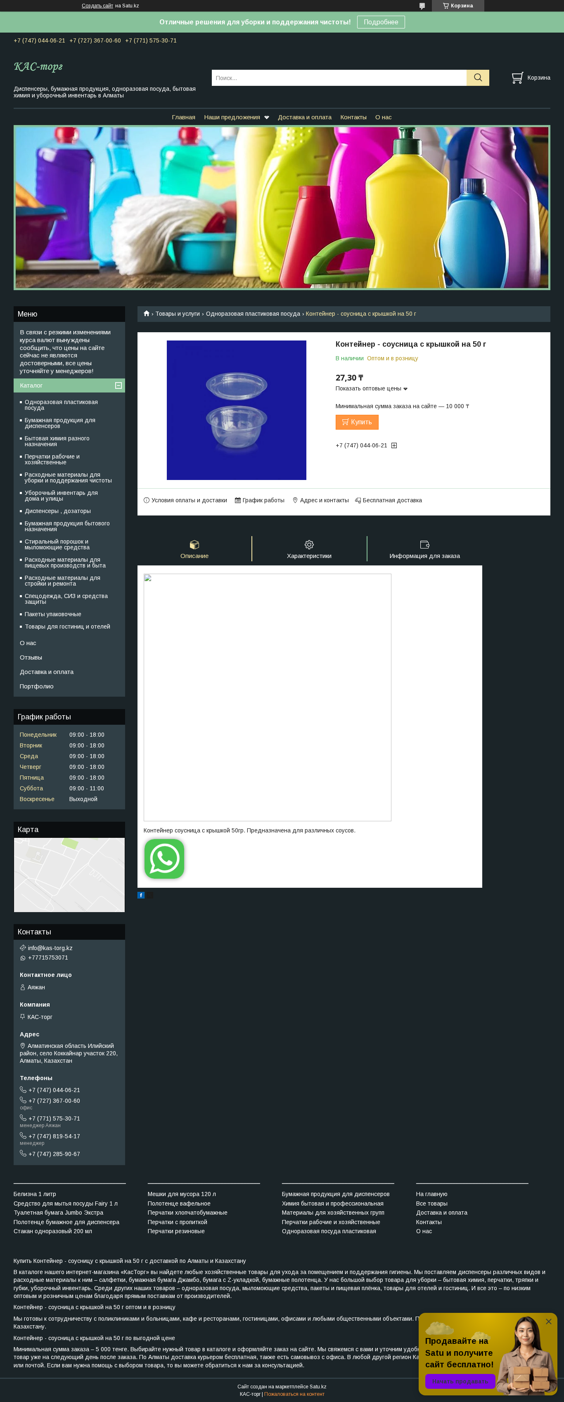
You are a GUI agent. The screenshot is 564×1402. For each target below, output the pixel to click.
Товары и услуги (177, 313)
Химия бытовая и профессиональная (333, 1203)
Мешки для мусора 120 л (182, 1194)
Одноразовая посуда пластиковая (329, 1231)
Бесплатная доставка (392, 500)
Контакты (353, 117)
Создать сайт (97, 6)
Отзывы (31, 657)
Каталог (31, 385)
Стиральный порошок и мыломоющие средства (57, 544)
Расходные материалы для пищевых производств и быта (65, 562)
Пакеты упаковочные (53, 614)
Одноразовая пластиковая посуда (253, 313)
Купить (361, 422)
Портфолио (37, 686)
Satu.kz (318, 1387)
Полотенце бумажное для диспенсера (66, 1222)
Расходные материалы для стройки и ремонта (62, 581)
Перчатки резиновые (176, 1231)
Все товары (432, 1203)
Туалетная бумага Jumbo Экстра (58, 1212)
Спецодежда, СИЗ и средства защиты (66, 599)
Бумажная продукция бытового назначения (67, 526)
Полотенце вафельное (179, 1203)
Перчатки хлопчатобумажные (187, 1212)
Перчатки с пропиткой (177, 1222)
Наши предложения (232, 117)
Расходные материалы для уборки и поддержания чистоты (68, 477)
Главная (183, 117)
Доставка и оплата (305, 117)
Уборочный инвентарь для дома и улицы (61, 495)
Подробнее (381, 22)
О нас (383, 117)
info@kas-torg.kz (50, 948)
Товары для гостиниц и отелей (67, 626)
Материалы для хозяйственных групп (333, 1212)
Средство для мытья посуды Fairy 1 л (66, 1203)
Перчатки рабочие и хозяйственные (52, 459)
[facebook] (141, 896)
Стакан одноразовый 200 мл (53, 1231)
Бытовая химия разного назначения (57, 441)
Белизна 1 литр (35, 1194)
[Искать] (478, 78)
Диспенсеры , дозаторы (58, 511)
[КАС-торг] (107, 66)
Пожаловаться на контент (294, 1394)
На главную (432, 1194)
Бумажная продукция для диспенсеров (60, 423)
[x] (150, 896)
